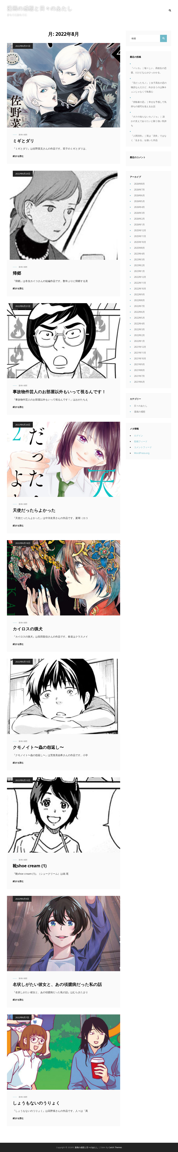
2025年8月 (139, 247)
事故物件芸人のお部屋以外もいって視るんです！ (59, 391)
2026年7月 (139, 189)
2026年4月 (139, 207)
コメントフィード (143, 447)
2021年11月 (140, 352)
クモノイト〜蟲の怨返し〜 (38, 747)
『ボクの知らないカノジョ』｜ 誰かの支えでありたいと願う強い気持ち (148, 121)
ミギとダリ (23, 141)
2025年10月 (140, 242)
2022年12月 (140, 276)
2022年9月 (139, 294)
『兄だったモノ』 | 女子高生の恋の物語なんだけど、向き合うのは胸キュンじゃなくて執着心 (149, 87)
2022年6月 (139, 311)
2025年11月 (140, 236)
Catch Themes (115, 1147)
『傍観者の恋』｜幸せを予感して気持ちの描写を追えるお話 (148, 104)
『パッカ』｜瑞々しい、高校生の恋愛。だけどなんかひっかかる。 (148, 70)
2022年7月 (139, 306)
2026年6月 (139, 195)
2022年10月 (140, 288)
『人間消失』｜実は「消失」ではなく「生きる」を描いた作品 (148, 138)
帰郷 (17, 273)
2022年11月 (140, 282)
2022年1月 (139, 341)
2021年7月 (139, 375)
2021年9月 (139, 364)
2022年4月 (139, 323)
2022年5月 (139, 317)
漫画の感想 (23, 134)
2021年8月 (139, 370)
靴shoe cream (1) (30, 866)
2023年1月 (139, 271)
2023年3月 (139, 259)
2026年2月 (139, 218)
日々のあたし (140, 405)
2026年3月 (139, 212)
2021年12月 (140, 346)
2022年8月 (139, 300)
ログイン (138, 435)
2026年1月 (139, 224)
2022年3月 (139, 329)
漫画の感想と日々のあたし (40, 8)
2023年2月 (139, 265)
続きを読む (18, 156)
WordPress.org (141, 453)
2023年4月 (139, 253)
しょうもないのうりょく (36, 1103)
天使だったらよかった (34, 510)
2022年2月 (139, 335)
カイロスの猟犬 (28, 629)
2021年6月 (139, 381)
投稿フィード (140, 441)
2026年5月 (139, 201)
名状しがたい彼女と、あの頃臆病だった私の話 (57, 984)
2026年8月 (139, 183)
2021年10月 (140, 358)
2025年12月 (140, 230)
